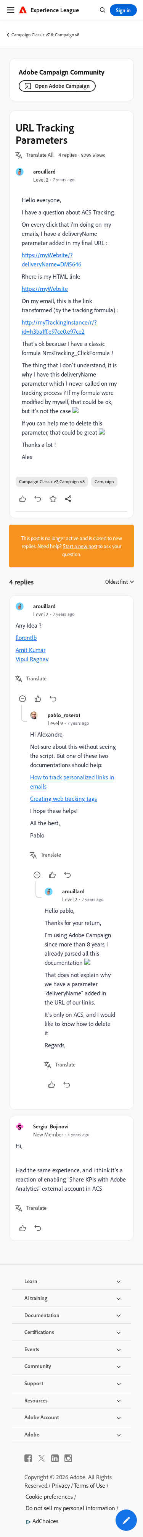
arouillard (44, 171)
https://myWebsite (45, 288)
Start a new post (80, 546)
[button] (40, 155)
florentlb (26, 637)
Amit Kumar (30, 650)
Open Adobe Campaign (62, 85)
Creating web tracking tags (63, 798)
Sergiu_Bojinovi (50, 1126)
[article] (71, 653)
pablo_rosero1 (64, 715)
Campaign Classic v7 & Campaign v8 (45, 34)
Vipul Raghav (32, 659)
